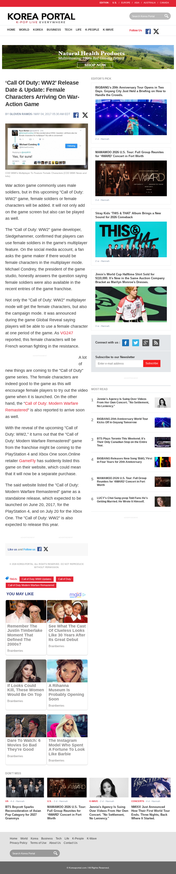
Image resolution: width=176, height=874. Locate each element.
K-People (92, 29)
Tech (68, 29)
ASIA (137, 3)
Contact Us (70, 843)
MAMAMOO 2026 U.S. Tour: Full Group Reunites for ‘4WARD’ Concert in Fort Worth (129, 154)
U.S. (115, 3)
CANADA (164, 3)
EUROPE (125, 3)
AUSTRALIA (150, 3)
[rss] (155, 342)
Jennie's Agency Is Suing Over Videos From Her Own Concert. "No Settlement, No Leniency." (123, 402)
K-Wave (108, 29)
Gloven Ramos (21, 114)
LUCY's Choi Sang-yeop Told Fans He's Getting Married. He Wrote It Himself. (122, 499)
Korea (38, 29)
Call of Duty (64, 579)
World (24, 29)
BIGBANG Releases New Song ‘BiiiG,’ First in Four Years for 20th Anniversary (124, 460)
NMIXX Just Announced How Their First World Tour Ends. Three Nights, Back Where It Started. (150, 812)
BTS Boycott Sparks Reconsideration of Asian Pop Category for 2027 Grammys (23, 812)
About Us (55, 843)
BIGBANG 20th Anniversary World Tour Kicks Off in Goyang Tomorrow (122, 420)
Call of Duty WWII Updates (36, 579)
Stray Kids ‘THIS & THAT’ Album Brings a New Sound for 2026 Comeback (128, 215)
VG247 (66, 333)
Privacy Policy (18, 843)
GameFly (27, 460)
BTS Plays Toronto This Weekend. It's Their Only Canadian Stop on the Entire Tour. (122, 442)
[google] (145, 342)
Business (54, 29)
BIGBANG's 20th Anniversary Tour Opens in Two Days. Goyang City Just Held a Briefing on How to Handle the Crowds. (130, 91)
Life (79, 29)
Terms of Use (38, 843)
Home (11, 29)
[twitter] (135, 342)
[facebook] (125, 342)
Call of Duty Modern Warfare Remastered (31, 585)
